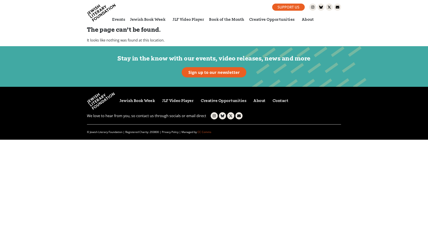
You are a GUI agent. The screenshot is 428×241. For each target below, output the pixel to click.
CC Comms (204, 132)
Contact (280, 101)
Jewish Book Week (147, 20)
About (308, 20)
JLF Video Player (188, 20)
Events (118, 20)
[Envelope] (337, 7)
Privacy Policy (170, 132)
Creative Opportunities (272, 20)
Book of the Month (226, 20)
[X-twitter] (329, 7)
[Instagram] (312, 7)
